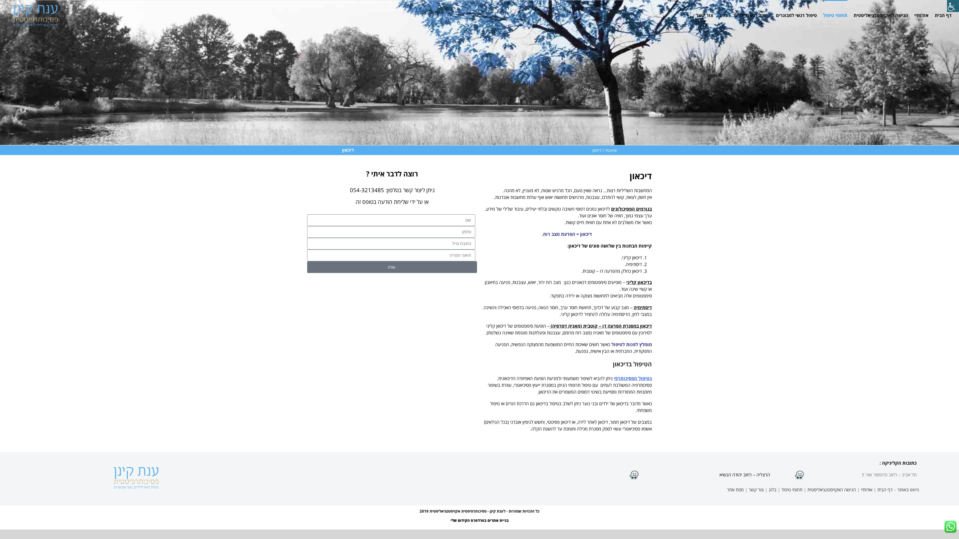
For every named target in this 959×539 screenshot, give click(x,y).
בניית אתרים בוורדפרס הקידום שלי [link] (480, 520)
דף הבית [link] (885, 490)
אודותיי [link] (866, 490)
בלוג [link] (772, 490)
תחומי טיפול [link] (791, 490)
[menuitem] (940, 15)
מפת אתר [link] (735, 490)
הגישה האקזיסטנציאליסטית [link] (831, 490)
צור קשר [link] (756, 490)
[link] (953, 6)
